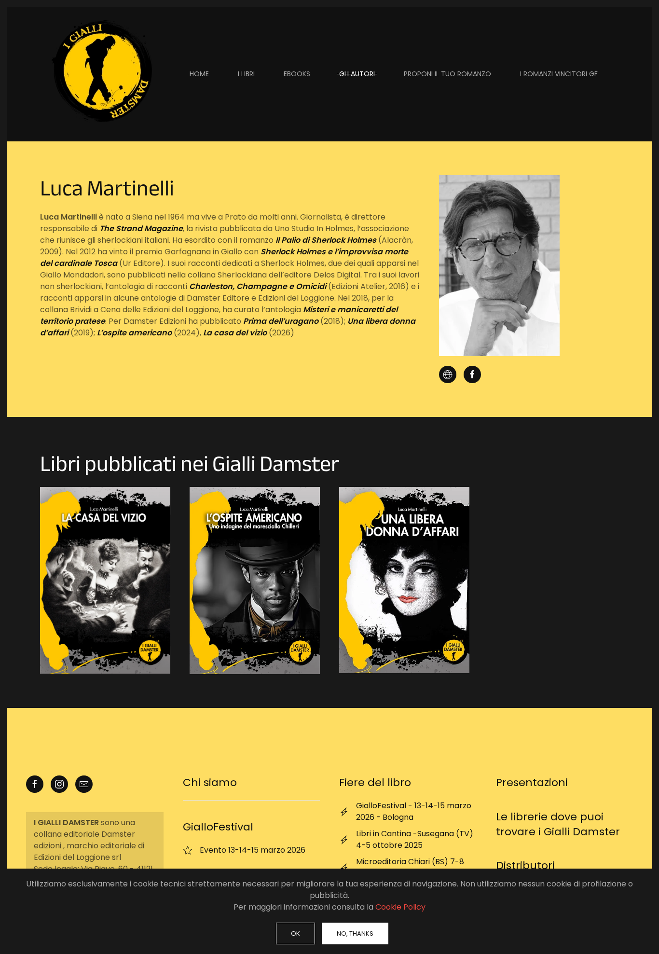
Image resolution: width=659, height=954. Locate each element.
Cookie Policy (400, 907)
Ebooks (297, 74)
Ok (295, 933)
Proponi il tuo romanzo (447, 74)
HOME (199, 74)
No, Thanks (355, 933)
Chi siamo (210, 782)
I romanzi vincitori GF (559, 74)
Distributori (525, 865)
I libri (246, 74)
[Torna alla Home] (100, 74)
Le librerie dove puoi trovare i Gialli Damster (558, 824)
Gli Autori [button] (357, 74)
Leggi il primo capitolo (105, 580)
